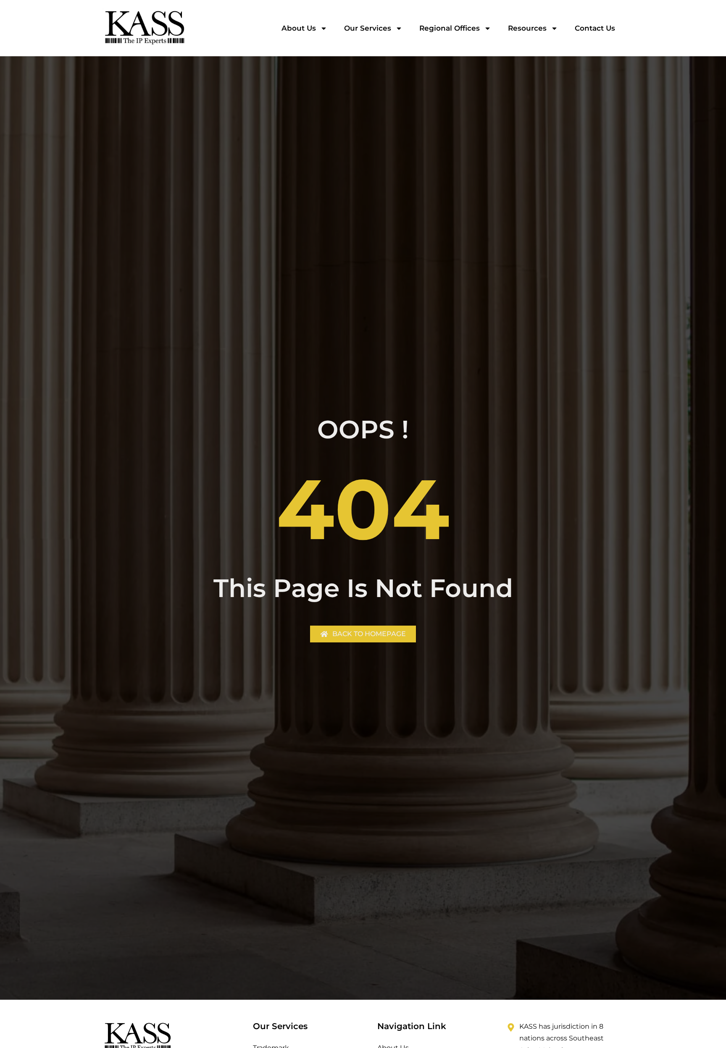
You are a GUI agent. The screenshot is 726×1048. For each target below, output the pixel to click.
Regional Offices (449, 28)
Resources (527, 28)
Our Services (367, 28)
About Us (298, 28)
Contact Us (595, 28)
